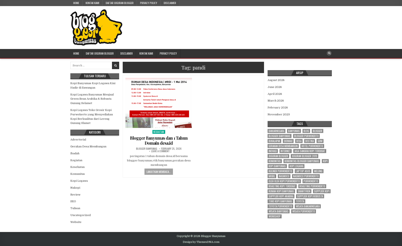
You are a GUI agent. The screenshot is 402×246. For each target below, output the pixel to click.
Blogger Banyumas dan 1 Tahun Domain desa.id (159, 140)
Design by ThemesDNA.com (201, 242)
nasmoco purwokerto (306, 176)
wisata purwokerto (303, 211)
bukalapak (274, 141)
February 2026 (278, 107)
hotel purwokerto (312, 146)
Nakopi (75, 187)
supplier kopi (322, 191)
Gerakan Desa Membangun (88, 146)
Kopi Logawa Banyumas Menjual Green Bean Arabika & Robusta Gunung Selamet (92, 99)
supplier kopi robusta (310, 196)
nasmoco (284, 176)
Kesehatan (77, 167)
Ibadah (74, 153)
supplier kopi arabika (281, 196)
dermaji (288, 141)
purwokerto (311, 181)
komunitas (275, 161)
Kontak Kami (92, 3)
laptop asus (303, 171)
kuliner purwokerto (280, 171)
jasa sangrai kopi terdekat (309, 151)
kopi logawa (296, 166)
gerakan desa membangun (283, 146)
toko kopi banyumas (280, 201)
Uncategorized (80, 215)
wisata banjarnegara (308, 206)
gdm (320, 141)
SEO (73, 201)
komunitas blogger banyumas (302, 161)
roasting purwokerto (312, 186)
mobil (272, 176)
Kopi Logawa (79, 180)
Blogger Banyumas (146, 148)
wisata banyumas (279, 211)
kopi (325, 161)
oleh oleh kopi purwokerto (284, 181)
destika (309, 141)
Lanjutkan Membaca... (159, 172)
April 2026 (275, 93)
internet (286, 151)
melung (318, 171)
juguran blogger (278, 156)
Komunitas (77, 173)
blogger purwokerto (306, 136)
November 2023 (279, 114)
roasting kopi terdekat (282, 186)
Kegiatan (158, 132)
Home (76, 3)
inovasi (273, 151)
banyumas (294, 131)
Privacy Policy (148, 3)
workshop (275, 216)
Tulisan (75, 208)
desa (299, 141)
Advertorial (78, 139)
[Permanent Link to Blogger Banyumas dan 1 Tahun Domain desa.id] (158, 103)
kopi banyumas (277, 166)
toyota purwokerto (280, 206)
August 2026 (276, 80)
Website (75, 222)
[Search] (329, 53)
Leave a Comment (160, 151)
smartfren (304, 191)
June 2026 (275, 87)
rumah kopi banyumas (281, 191)
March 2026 (276, 100)
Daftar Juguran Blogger (120, 3)
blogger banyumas (279, 136)
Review (75, 194)
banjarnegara (276, 131)
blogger (317, 131)
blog (306, 131)
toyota (300, 201)
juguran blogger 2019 (304, 156)
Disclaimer (170, 3)
